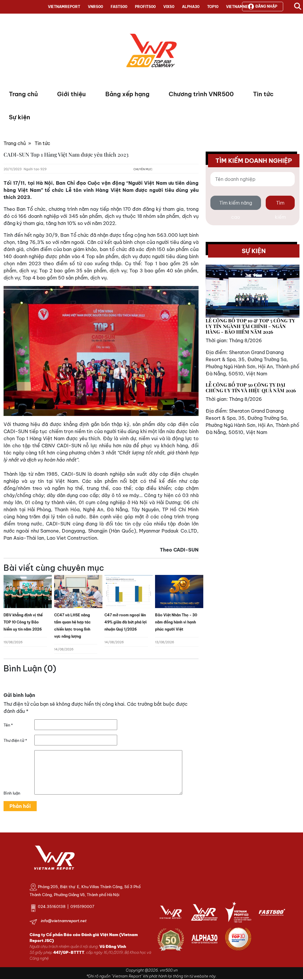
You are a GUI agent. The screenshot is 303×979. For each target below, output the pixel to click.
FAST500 (119, 6)
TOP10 (212, 6)
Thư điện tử (15, 740)
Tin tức (263, 94)
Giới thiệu (71, 94)
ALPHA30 (190, 6)
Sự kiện (19, 117)
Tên (8, 725)
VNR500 (95, 6)
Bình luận (12, 793)
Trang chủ (23, 94)
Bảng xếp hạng (127, 94)
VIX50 (168, 6)
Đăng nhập (266, 6)
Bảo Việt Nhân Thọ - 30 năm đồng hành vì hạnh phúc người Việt (176, 622)
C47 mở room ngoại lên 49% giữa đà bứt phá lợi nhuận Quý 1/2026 (125, 622)
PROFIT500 (145, 6)
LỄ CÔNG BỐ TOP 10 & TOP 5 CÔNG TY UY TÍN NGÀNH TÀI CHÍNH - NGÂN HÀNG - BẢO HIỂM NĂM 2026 (250, 326)
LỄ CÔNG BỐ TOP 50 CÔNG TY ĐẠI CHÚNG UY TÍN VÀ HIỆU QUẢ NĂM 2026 (251, 387)
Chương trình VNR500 (201, 94)
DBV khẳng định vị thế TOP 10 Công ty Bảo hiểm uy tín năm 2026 (23, 622)
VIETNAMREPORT (64, 6)
